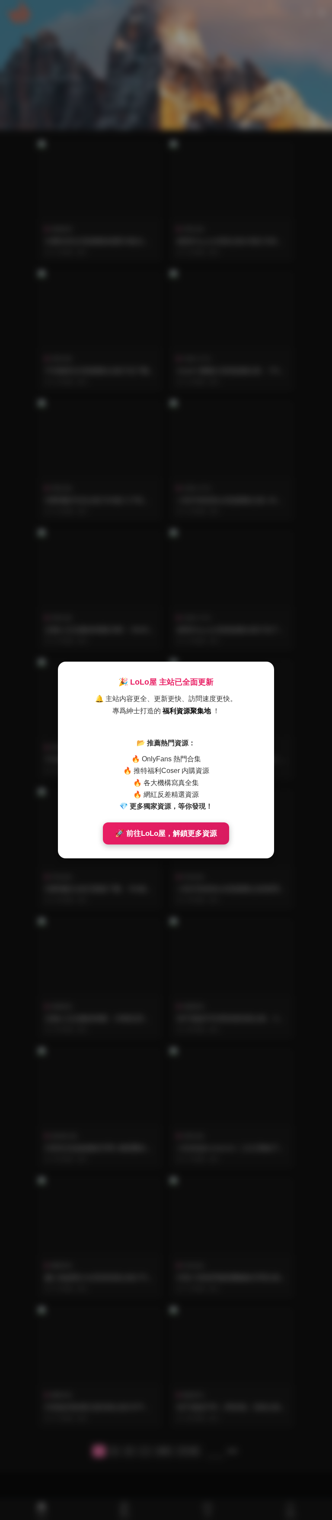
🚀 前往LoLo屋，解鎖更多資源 (166, 833)
